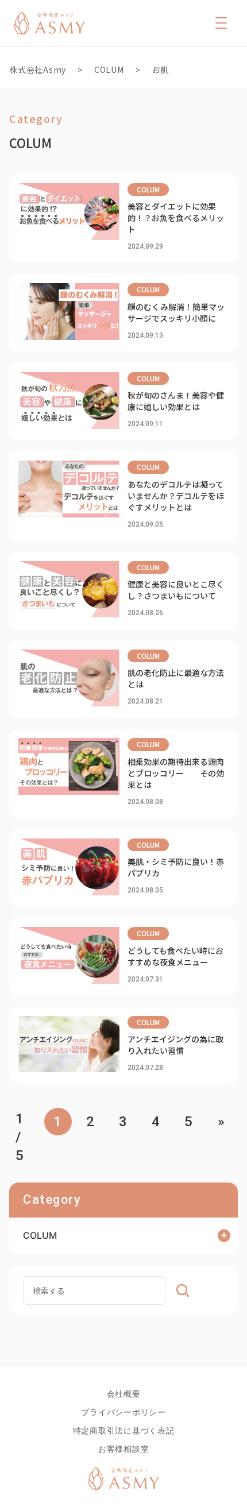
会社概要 (124, 1393)
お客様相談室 (123, 1449)
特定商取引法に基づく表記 (124, 1430)
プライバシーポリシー (123, 1412)
